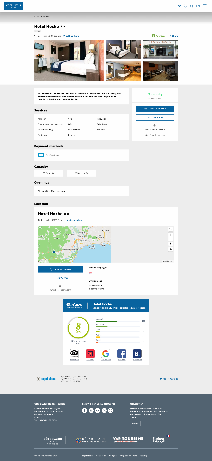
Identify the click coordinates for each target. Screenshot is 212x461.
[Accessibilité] (179, 6)
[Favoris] (185, 6)
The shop (143, 455)
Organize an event (128, 455)
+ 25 (160, 71)
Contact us (101, 455)
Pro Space (113, 455)
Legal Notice (87, 455)
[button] (191, 6)
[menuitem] (13, 6)
